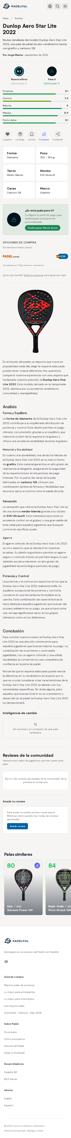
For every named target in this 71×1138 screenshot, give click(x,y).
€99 (62, 256)
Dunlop (19, 18)
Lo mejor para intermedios (19, 999)
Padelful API (10, 1072)
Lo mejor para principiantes (19, 992)
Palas (6, 18)
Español (8, 1105)
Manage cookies (35, 1130)
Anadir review (17, 826)
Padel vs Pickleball (14, 1052)
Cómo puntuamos (14, 1039)
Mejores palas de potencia (19, 985)
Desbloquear (50, 83)
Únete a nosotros (33, 275)
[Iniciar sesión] (50, 6)
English (8, 1098)
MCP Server (10, 1079)
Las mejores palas (14, 1005)
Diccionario (10, 1032)
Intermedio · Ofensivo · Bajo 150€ (23, 1012)
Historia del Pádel (14, 1045)
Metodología (17, 83)
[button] (52, 76)
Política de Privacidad (15, 1130)
